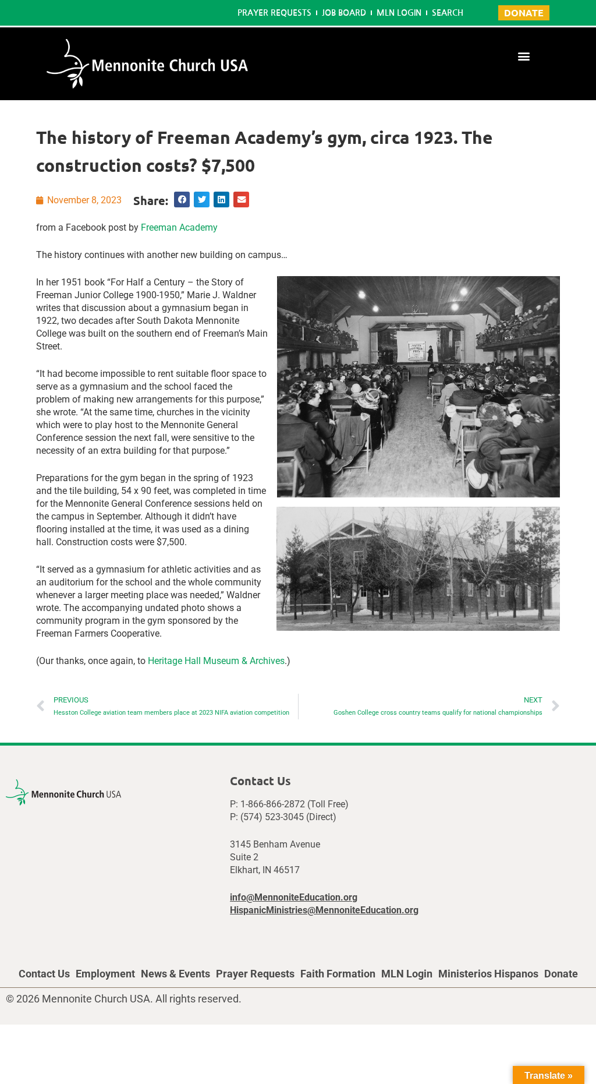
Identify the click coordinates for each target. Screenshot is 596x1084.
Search (447, 13)
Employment (105, 974)
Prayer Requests (274, 13)
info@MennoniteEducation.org (293, 897)
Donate (561, 974)
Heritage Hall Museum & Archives (216, 660)
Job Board (344, 13)
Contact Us (44, 974)
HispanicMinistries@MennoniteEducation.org (324, 910)
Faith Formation (337, 974)
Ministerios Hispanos (488, 974)
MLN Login (399, 13)
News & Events (175, 974)
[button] (524, 55)
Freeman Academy (179, 227)
